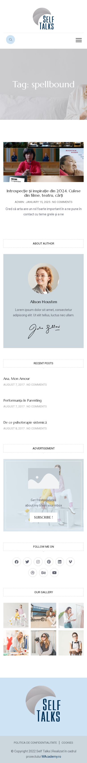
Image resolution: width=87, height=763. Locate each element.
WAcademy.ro (51, 756)
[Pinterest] (49, 561)
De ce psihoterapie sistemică (25, 422)
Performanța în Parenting (22, 400)
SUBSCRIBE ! (43, 517)
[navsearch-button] (10, 39)
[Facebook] (16, 561)
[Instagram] (38, 561)
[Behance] (43, 572)
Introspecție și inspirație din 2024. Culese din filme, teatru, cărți (43, 193)
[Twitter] (27, 561)
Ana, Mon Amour (16, 378)
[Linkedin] (59, 561)
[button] (79, 40)
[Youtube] (54, 572)
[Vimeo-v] (70, 561)
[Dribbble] (32, 572)
